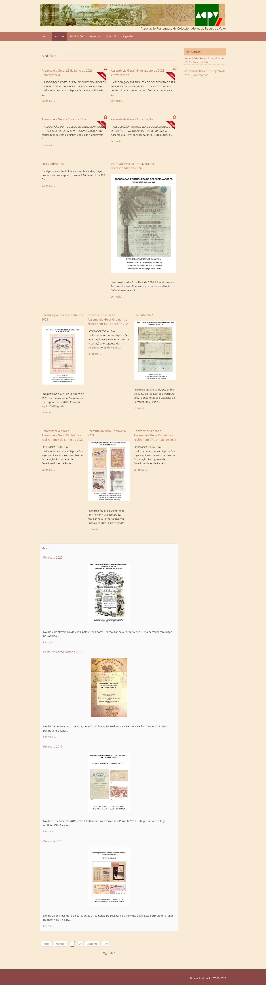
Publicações (77, 36)
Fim (106, 943)
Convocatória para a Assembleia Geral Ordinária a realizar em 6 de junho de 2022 (62, 435)
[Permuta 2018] (109, 877)
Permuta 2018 (52, 841)
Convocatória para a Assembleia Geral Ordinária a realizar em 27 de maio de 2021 (155, 435)
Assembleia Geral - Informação (132, 119)
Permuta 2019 (52, 747)
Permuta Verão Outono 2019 (63, 652)
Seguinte (92, 943)
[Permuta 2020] (109, 593)
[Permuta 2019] (109, 782)
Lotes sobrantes (53, 164)
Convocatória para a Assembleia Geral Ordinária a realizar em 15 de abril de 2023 (108, 319)
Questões (112, 36)
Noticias (59, 36)
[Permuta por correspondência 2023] (63, 355)
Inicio (46, 36)
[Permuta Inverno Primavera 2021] (109, 471)
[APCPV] (132, 15)
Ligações (128, 36)
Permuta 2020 (52, 557)
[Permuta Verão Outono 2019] (109, 687)
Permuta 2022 (143, 315)
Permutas (95, 36)
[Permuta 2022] (155, 351)
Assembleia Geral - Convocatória (64, 119)
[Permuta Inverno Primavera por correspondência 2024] (144, 223)
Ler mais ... (48, 100)
